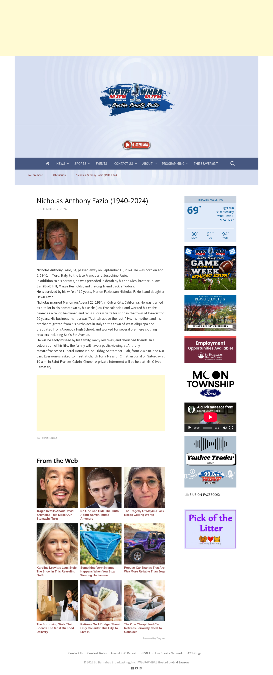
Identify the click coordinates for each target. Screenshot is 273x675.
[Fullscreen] (231, 428)
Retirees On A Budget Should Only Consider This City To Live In (100, 628)
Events (101, 163)
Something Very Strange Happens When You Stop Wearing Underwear (97, 571)
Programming (173, 163)
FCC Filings (193, 653)
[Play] (190, 428)
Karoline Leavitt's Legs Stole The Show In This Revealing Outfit (57, 571)
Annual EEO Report (124, 653)
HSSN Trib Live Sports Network (161, 653)
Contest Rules (97, 653)
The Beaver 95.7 (206, 163)
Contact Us (123, 163)
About (147, 163)
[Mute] (225, 428)
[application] (210, 417)
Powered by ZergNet (154, 638)
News (60, 163)
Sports (80, 163)
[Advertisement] (120, 28)
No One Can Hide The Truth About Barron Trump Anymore (99, 514)
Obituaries (49, 438)
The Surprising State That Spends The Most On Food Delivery (55, 628)
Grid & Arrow (180, 662)
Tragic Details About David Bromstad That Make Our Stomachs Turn (55, 514)
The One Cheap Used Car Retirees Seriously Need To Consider (143, 628)
